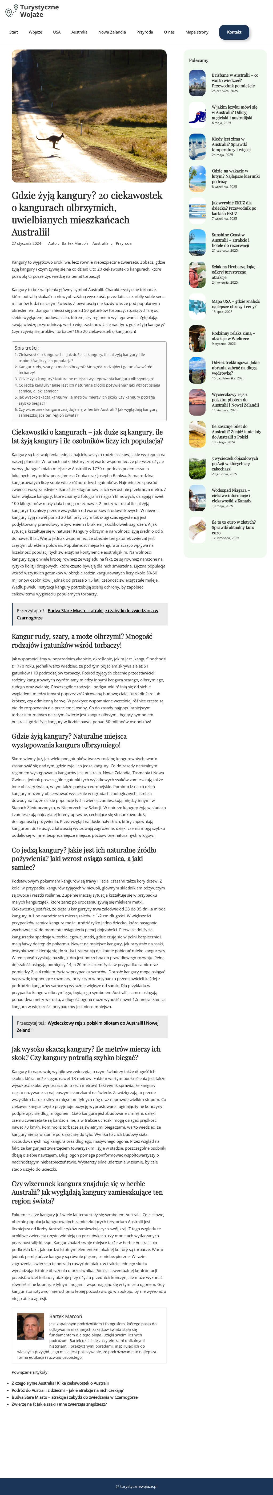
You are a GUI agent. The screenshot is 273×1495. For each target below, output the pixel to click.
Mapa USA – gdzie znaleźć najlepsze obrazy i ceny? (236, 304)
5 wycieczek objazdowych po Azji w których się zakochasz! (235, 463)
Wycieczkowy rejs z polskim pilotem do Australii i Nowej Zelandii (235, 400)
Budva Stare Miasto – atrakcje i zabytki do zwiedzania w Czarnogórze (75, 1397)
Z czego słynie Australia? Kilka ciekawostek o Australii (60, 1383)
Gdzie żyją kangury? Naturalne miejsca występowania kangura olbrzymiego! (86, 378)
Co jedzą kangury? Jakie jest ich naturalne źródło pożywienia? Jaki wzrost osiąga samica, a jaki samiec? (89, 388)
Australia (101, 243)
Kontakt (234, 32)
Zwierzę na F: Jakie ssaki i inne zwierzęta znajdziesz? (59, 1404)
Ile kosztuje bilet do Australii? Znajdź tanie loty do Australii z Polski (236, 432)
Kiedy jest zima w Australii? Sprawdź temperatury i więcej (231, 144)
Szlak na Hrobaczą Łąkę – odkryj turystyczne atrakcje (235, 272)
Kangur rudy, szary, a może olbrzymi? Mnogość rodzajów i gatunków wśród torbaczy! (85, 369)
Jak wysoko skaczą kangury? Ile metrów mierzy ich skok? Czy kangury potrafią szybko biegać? (87, 400)
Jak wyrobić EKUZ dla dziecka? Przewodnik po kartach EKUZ (234, 208)
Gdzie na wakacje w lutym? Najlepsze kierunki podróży (236, 176)
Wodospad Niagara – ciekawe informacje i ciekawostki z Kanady (231, 495)
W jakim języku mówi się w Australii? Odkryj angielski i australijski (235, 112)
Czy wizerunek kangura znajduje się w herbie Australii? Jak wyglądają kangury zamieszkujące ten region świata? (88, 412)
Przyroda (124, 243)
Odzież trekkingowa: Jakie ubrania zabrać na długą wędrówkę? (236, 368)
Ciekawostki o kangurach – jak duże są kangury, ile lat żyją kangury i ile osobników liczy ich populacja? (82, 357)
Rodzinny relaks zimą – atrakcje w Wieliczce (233, 335)
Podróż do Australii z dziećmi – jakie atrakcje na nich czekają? (67, 1390)
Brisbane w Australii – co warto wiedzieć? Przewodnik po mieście (235, 80)
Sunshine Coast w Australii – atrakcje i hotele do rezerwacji (231, 240)
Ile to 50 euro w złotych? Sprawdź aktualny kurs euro (234, 527)
